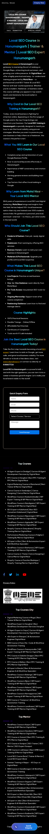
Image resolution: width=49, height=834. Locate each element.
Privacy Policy (9, 583)
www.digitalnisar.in (11, 361)
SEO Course (13, 64)
